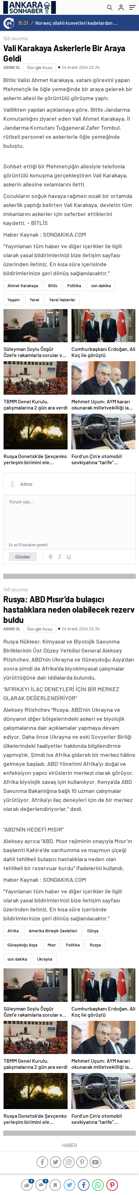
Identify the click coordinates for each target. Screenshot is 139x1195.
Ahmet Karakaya (22, 285)
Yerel (34, 299)
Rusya (95, 944)
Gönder (22, 557)
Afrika (13, 930)
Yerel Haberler (62, 299)
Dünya (93, 930)
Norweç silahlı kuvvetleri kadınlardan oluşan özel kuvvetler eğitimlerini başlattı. (76, 23)
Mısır (52, 944)
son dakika (101, 285)
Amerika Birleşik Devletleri (53, 930)
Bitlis (52, 285)
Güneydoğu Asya (22, 944)
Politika (74, 285)
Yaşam (13, 299)
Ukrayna (44, 959)
